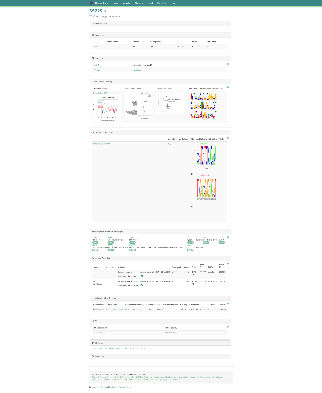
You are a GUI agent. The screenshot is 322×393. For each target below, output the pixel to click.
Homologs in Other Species (104, 298)
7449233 (96, 70)
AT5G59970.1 (212, 309)
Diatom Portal (102, 3)
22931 (110, 245)
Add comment (98, 356)
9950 (205, 237)
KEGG (94, 321)
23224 (221, 237)
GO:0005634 (118, 349)
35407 (131, 237)
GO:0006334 (129, 349)
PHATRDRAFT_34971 (114, 309)
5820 (189, 245)
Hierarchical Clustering (102, 82)
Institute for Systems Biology (120, 387)
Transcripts (125, 3)
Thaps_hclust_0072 (100, 93)
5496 (189, 237)
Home (115, 3)
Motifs (151, 3)
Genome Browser (99, 23)
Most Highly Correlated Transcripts (107, 232)
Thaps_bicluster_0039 (101, 144)
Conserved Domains (101, 258)
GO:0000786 (97, 349)
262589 (132, 245)
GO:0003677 (108, 349)
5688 (110, 237)
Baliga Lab (103, 387)
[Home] (92, 3)
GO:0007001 (140, 349)
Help (174, 3)
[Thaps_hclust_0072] (108, 108)
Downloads (162, 3)
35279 (94, 237)
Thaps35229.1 (137, 70)
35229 (95, 46)
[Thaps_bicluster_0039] (208, 156)
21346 (94, 245)
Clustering (139, 3)
